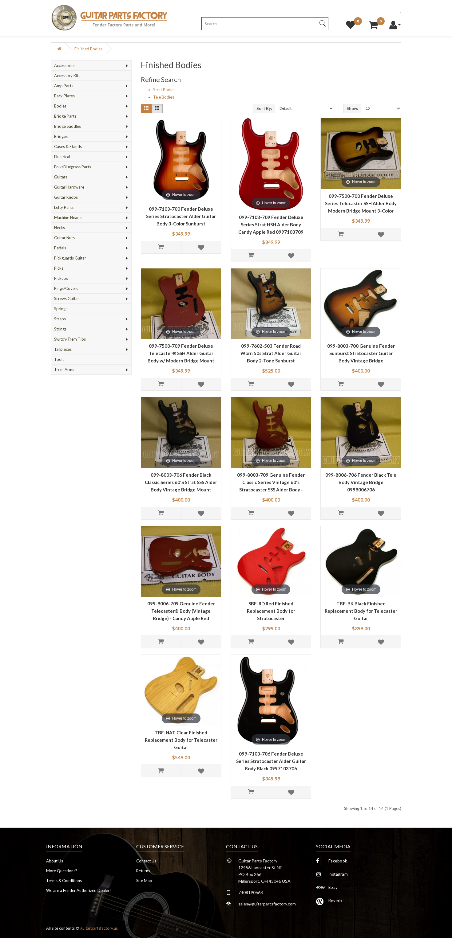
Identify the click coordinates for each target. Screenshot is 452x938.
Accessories (64, 65)
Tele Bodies (163, 97)
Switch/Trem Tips (70, 339)
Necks (59, 227)
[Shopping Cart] (373, 23)
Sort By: (264, 108)
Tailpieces (63, 349)
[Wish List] (350, 23)
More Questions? (61, 870)
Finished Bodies (88, 48)
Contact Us (146, 860)
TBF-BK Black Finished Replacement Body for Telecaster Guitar (361, 611)
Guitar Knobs (66, 197)
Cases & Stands (68, 146)
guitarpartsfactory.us (99, 928)
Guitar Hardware (69, 187)
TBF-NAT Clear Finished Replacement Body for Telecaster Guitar (181, 740)
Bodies (60, 106)
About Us (54, 860)
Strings (60, 328)
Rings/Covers (66, 288)
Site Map (144, 880)
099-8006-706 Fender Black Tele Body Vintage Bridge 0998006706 (360, 482)
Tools (59, 359)
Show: (352, 108)
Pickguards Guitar (70, 258)
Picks (58, 268)
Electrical (62, 156)
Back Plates (64, 95)
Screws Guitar (66, 298)
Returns (143, 870)
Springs (60, 308)
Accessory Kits (67, 75)
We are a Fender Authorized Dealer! (78, 890)
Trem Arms (64, 369)
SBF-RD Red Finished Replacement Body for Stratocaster (271, 611)
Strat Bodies (164, 89)
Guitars (60, 176)
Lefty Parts (63, 207)
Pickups (61, 278)
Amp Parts (63, 85)
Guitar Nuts (64, 237)
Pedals (60, 247)
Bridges (61, 136)
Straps (60, 318)
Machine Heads (67, 217)
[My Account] (395, 23)
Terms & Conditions (64, 880)
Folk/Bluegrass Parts (72, 166)
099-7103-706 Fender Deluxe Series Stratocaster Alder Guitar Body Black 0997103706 (271, 761)
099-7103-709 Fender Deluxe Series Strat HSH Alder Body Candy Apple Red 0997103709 (270, 224)
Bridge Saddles (67, 126)
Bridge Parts (65, 116)
